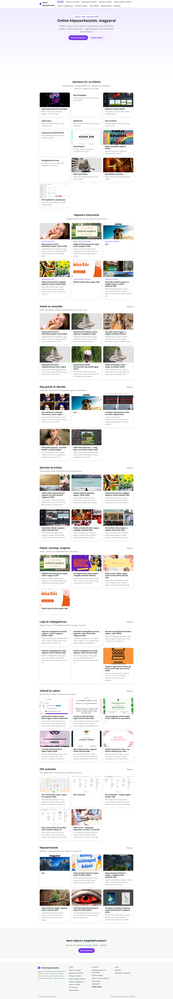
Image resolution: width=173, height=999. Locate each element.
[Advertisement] (86, 61)
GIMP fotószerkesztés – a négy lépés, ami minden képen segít (85, 448)
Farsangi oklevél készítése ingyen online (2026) (52, 750)
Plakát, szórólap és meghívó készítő (115, 147)
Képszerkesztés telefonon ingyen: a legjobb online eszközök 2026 (115, 875)
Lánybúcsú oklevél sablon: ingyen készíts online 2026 (83, 717)
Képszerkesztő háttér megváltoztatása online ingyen (54, 366)
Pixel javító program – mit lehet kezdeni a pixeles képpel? (54, 448)
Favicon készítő (111, 121)
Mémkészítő (78, 121)
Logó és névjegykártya (65, 6)
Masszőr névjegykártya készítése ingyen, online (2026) (118, 632)
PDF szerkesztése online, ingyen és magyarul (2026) (54, 796)
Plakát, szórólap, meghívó (123, 2)
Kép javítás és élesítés (89, 2)
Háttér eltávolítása (80, 174)
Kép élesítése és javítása (114, 174)
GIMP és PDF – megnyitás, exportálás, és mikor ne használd (86, 829)
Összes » (130, 307)
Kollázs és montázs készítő (115, 109)
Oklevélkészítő (79, 146)
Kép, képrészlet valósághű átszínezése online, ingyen (52, 413)
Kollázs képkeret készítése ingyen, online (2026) (83, 494)
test (106, 244)
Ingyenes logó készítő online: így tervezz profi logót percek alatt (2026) (118, 668)
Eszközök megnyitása (78, 38)
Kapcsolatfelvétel (86, 950)
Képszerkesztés (106, 6)
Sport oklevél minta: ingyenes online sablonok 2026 (85, 750)
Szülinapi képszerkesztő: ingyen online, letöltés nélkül (85, 874)
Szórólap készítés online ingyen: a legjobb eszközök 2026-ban (86, 574)
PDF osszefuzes (79, 795)
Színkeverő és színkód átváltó (53, 133)
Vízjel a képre (46, 121)
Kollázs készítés (96, 38)
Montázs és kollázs (105, 2)
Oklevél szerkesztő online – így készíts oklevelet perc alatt (117, 750)
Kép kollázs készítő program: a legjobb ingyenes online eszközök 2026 (117, 284)
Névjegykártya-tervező (50, 160)
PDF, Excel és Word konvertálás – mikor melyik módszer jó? (54, 829)
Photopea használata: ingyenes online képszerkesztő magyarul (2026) (117, 910)
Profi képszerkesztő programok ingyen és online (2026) (85, 909)
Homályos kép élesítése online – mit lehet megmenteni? (117, 413)
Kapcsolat (117, 6)
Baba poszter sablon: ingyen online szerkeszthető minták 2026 (116, 575)
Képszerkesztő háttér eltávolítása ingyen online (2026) (54, 245)
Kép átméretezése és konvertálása (54, 109)
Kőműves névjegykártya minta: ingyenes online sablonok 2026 (54, 652)
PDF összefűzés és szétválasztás (53, 200)
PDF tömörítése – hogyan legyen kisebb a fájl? (118, 796)
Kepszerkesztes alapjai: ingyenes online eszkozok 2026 (54, 909)
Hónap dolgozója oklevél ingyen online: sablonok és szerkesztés (117, 717)
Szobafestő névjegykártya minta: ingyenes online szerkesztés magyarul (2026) (86, 633)
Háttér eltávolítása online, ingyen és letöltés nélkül (115, 366)
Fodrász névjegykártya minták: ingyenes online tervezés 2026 (85, 652)
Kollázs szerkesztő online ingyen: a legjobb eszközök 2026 (86, 529)
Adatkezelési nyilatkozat (122, 973)
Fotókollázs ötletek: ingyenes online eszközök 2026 (53, 529)
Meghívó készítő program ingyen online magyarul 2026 (86, 245)
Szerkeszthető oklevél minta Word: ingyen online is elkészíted (54, 717)
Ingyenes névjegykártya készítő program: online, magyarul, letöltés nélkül (54, 633)
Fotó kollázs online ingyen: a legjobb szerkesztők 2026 (116, 529)
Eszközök (60, 2)
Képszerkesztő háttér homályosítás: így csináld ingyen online (86, 367)
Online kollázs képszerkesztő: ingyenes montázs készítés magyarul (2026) (53, 495)
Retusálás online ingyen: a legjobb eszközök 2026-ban (115, 333)
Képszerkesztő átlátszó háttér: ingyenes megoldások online (85, 333)
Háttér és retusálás (72, 2)
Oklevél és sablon (81, 6)
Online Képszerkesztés (48, 3)
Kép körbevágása (79, 95)
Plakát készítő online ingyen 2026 (86, 282)
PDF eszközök (94, 6)
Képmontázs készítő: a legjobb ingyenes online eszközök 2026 (54, 283)
